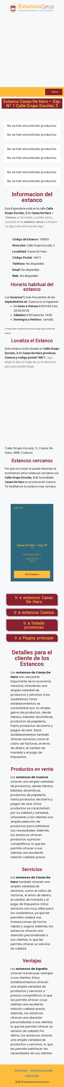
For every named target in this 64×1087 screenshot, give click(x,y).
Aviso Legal (32, 1075)
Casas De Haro (32, 559)
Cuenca (32, 561)
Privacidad (21, 1070)
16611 (18, 508)
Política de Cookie (42, 1070)
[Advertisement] (32, 52)
